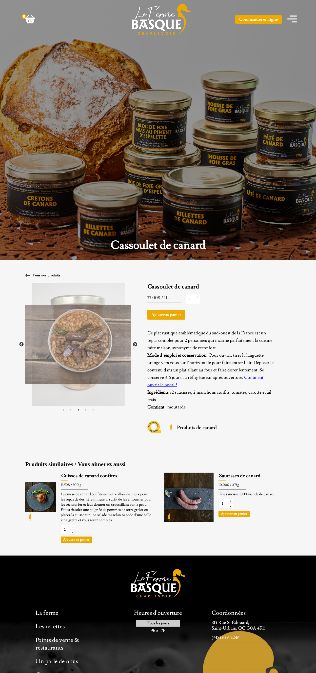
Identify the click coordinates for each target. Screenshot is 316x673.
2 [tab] (70, 409)
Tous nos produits (46, 275)
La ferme (47, 613)
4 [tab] (85, 409)
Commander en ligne (258, 19)
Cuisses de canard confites (89, 476)
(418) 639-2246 (225, 637)
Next (135, 344)
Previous (21, 344)
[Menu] (292, 19)
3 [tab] (78, 409)
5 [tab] (93, 409)
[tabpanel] (78, 344)
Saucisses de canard (239, 476)
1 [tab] (63, 409)
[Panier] (30, 19)
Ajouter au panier (166, 314)
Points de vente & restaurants (57, 644)
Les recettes (50, 626)
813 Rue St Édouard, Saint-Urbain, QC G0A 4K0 (238, 625)
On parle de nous (57, 661)
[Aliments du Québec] (156, 428)
